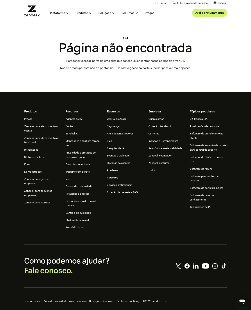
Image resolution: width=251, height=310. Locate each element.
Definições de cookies (101, 301)
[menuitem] (220, 3)
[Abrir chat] (242, 301)
